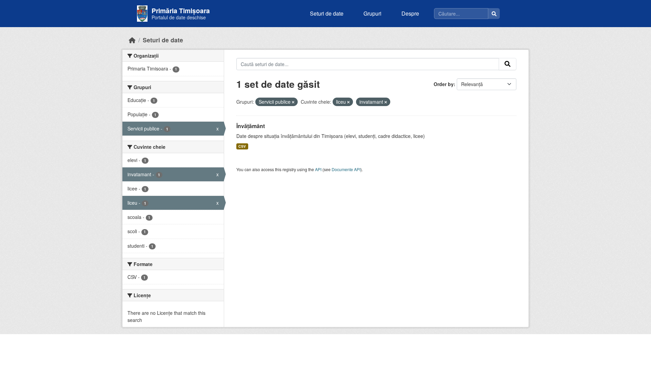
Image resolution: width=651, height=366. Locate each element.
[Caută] (494, 13)
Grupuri (372, 13)
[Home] (132, 40)
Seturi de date (326, 13)
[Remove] (293, 102)
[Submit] (507, 64)
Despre (410, 13)
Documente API (346, 169)
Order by (444, 84)
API (318, 169)
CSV (242, 146)
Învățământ (250, 126)
